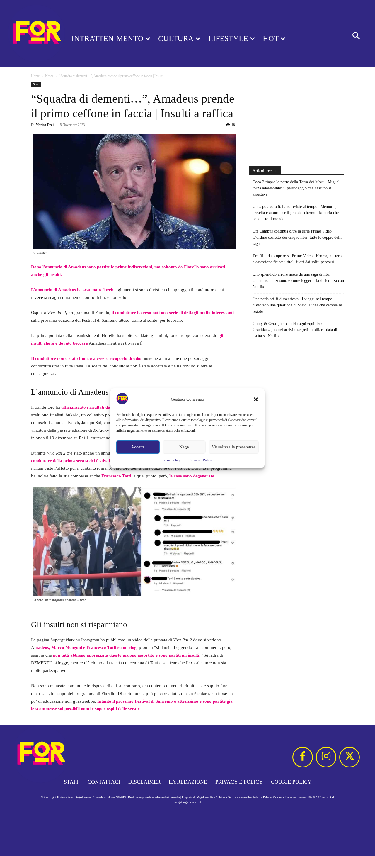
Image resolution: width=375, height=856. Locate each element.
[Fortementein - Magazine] (28, 33)
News (49, 76)
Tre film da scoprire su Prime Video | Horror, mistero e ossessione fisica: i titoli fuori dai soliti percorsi (297, 259)
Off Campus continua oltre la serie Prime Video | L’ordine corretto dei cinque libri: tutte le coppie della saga (297, 237)
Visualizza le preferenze (233, 447)
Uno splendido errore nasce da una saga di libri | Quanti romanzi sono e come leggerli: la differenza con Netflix (298, 280)
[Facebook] (302, 757)
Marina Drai (45, 124)
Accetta (138, 447)
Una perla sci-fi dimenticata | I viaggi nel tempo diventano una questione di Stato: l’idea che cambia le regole (297, 305)
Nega (184, 447)
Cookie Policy (170, 460)
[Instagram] (326, 757)
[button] (256, 399)
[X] (349, 757)
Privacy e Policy (200, 460)
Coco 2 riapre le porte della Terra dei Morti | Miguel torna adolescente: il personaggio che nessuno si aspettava (296, 188)
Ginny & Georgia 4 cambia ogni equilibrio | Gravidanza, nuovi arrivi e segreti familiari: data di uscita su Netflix (295, 329)
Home (35, 76)
